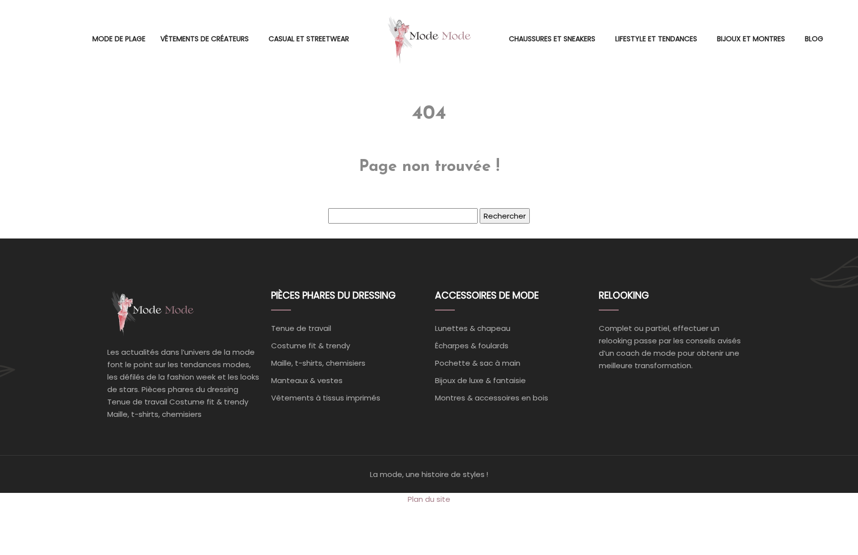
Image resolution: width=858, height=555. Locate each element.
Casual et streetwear (309, 39)
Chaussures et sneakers (552, 39)
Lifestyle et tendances (656, 39)
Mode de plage (118, 39)
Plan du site (429, 499)
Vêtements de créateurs (204, 39)
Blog (814, 39)
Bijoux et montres (751, 39)
